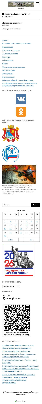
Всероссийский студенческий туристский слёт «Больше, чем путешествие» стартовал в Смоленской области (20, 368)
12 (16, 225)
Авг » (32, 240)
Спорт (5, 63)
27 (21, 232)
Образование (8, 60)
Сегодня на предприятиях (13, 67)
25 (11, 232)
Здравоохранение (10, 53)
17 (5, 229)
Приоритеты (7, 73)
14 (27, 225)
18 (11, 229)
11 (11, 225)
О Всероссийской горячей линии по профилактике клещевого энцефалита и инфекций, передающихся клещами (19, 83)
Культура (6, 57)
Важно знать (7, 47)
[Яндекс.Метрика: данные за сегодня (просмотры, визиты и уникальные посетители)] (21, 401)
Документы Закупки (11, 50)
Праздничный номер (12, 22)
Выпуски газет (8, 77)
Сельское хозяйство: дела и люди (16, 43)
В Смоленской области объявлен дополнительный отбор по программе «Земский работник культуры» (19, 354)
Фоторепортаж (8, 70)
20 (21, 229)
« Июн (10, 240)
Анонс (5, 40)
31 (5, 236)
